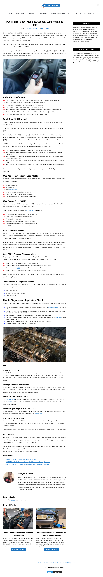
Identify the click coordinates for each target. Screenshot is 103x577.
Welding (78, 14)
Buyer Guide (43, 14)
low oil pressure (10, 399)
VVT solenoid (30, 210)
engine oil (58, 317)
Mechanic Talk (20, 14)
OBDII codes (45, 28)
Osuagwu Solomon (32, 28)
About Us (75, 563)
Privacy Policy (67, 563)
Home (10, 14)
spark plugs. (38, 413)
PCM (18, 268)
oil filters (9, 402)
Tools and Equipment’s (57, 14)
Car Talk (32, 14)
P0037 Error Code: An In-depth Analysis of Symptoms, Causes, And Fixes (28, 462)
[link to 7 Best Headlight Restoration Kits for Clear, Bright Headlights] (51, 518)
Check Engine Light (53, 307)
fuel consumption (14, 189)
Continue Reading (18, 549)
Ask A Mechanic (89, 14)
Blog (69, 14)
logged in (13, 500)
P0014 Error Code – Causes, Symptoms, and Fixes (21, 459)
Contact (45, 563)
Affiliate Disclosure (55, 563)
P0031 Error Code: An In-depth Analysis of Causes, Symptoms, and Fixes (27, 464)
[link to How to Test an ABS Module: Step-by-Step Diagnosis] (18, 518)
